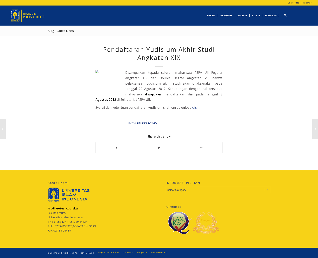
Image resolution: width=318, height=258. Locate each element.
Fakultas (307, 2)
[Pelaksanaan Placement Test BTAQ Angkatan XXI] (3, 129)
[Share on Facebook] (117, 147)
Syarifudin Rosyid (144, 123)
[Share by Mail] (201, 147)
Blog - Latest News (61, 31)
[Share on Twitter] (159, 147)
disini (196, 107)
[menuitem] (293, 3)
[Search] (285, 15)
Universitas (293, 2)
